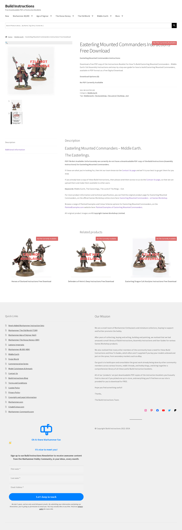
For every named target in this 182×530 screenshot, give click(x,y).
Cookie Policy (14, 387)
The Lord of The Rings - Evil (118, 96)
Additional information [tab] (15, 149)
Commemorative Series (18, 363)
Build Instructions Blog (18, 378)
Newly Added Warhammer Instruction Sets (26, 325)
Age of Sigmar (42, 16)
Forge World (13, 359)
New (7, 16)
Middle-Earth (102, 16)
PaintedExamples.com (74, 207)
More (117, 16)
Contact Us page (129, 170)
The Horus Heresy (63, 16)
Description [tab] (10, 142)
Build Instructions (19, 6)
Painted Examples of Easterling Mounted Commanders (119, 207)
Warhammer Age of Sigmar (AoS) (22, 335)
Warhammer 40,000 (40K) (19, 349)
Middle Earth (19, 37)
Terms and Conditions (17, 383)
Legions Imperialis (16, 344)
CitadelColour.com (16, 407)
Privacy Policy (14, 392)
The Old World (84, 16)
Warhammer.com (15, 402)
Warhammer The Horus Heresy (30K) (23, 340)
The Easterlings (101, 96)
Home (10, 37)
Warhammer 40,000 (21, 16)
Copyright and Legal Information (22, 397)
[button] (38, 42)
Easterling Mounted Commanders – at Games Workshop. (144, 198)
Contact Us (13, 373)
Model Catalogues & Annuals (20, 368)
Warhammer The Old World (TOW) (23, 330)
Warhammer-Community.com (21, 411)
